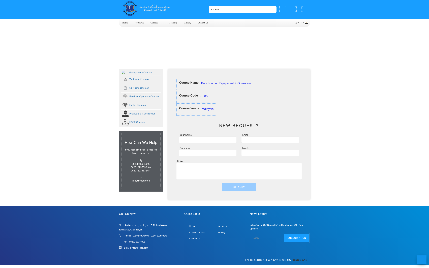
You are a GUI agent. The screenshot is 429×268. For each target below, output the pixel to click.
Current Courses (197, 232)
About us (139, 22)
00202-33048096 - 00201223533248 (150, 235)
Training (173, 22)
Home (125, 22)
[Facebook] (281, 9)
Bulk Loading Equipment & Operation (164, 63)
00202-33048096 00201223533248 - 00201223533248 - (141, 167)
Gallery (187, 22)
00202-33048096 (137, 241)
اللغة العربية (299, 22)
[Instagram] (298, 9)
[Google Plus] (293, 9)
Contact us (203, 22)
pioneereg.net (300, 259)
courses (154, 22)
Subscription (297, 238)
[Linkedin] (304, 9)
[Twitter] (287, 9)
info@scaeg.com (140, 247)
